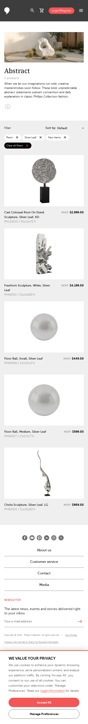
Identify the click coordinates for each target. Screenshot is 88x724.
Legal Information (52, 690)
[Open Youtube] (32, 537)
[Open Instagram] (53, 537)
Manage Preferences (44, 714)
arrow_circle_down (7, 106)
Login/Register (61, 10)
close (17, 137)
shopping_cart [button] (41, 10)
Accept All (44, 702)
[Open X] (61, 537)
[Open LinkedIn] (46, 537)
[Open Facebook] (24, 537)
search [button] (32, 10)
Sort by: (50, 128)
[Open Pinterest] (39, 537)
